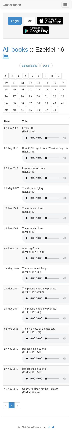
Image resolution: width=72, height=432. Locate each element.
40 (54, 103)
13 (30, 82)
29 (30, 96)
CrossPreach (12, 4)
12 (22, 82)
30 (38, 96)
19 (14, 89)
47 (46, 109)
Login (15, 20)
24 (54, 89)
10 (6, 82)
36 (22, 103)
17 (62, 82)
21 (30, 89)
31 (46, 96)
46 (38, 109)
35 (14, 103)
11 (14, 82)
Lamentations (29, 65)
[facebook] (49, 427)
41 (62, 103)
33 (62, 96)
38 (38, 103)
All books (15, 48)
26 (6, 96)
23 (46, 89)
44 (22, 109)
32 (54, 96)
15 (46, 82)
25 (62, 89)
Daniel (46, 65)
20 (22, 89)
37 (30, 103)
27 (14, 96)
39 (46, 103)
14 (38, 82)
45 (30, 109)
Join (30, 20)
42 (6, 109)
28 (22, 96)
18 (6, 89)
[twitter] (53, 427)
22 (38, 89)
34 (6, 103)
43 (14, 109)
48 (54, 109)
